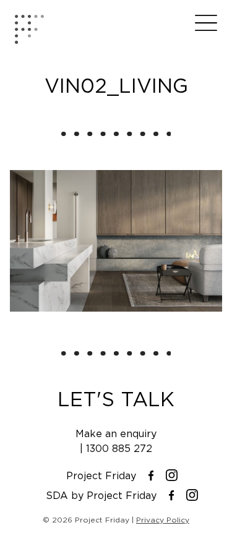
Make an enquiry (116, 434)
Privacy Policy (162, 519)
